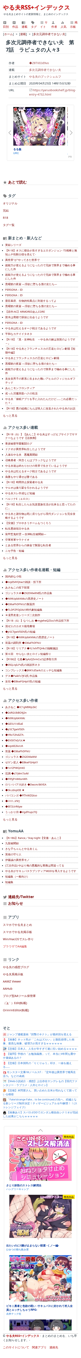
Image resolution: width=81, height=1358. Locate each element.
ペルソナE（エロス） (18, 499)
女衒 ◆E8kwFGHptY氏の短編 (22, 681)
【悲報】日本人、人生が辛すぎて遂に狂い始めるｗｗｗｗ (41, 1048)
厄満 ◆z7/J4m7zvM (16, 773)
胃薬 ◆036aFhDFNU (17, 751)
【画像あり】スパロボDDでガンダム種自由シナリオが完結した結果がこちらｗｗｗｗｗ (40, 1114)
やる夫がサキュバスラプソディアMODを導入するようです (40, 871)
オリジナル (10, 203)
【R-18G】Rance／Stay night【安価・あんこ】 (33, 838)
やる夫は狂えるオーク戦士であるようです (30, 328)
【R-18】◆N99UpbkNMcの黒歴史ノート (30, 637)
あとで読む (17, 182)
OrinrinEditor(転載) (16, 1010)
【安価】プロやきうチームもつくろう (28, 523)
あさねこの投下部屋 (17, 587)
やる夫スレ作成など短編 (20, 493)
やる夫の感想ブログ (16, 967)
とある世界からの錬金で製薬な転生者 (28, 545)
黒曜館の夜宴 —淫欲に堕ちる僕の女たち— (31, 284)
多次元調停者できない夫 (45, 70)
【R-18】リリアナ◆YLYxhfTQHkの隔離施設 (31, 648)
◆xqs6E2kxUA (14, 746)
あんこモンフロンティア (20, 388)
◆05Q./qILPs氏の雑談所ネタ (22, 665)
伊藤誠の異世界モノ (17, 860)
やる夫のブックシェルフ (45, 76)
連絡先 (53, 1347)
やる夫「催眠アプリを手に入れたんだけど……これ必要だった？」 (41, 401)
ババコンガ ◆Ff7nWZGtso (21, 795)
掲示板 (73, 24)
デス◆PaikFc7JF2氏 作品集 (21, 676)
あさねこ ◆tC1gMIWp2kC (21, 707)
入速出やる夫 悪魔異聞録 (21, 454)
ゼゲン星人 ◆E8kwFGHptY (21, 762)
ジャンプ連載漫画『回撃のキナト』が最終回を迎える (39, 1034)
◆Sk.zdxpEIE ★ (15, 790)
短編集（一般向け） (17, 876)
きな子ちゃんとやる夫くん (21, 849)
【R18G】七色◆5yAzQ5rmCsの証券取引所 (31, 659)
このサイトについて (16, 1347)
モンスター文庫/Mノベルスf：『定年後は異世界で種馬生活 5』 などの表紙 (39, 1074)
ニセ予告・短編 (14, 551)
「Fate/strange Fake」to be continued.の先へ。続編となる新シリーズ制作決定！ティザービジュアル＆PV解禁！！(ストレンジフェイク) (40, 1103)
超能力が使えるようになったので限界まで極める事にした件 (40, 371)
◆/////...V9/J (12, 801)
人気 (63, 27)
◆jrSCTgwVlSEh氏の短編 (20, 632)
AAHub (7, 989)
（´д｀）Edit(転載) (15, 1003)
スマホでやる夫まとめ (17, 925)
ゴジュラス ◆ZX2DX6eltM (21, 757)
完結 (6, 210)
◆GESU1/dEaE (14, 724)
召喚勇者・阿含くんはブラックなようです (30, 460)
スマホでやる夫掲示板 (17, 932)
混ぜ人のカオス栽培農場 (20, 626)
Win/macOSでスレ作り (18, 939)
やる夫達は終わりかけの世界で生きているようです (36, 466)
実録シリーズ (13, 245)
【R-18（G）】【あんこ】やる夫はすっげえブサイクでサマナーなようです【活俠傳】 (41, 436)
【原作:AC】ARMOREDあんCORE (25, 311)
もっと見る (10, 415)
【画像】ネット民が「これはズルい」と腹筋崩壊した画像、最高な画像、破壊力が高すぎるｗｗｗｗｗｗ (38, 1041)
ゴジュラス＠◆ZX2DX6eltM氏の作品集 (28, 593)
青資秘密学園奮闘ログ (18, 443)
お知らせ (15, 903)
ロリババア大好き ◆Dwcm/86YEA (25, 784)
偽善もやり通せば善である (21, 477)
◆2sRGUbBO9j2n (16, 712)
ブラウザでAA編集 (15, 946)
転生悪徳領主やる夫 (17, 528)
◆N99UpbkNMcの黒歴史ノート (24, 598)
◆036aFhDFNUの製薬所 (20, 604)
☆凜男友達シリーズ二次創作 (22, 615)
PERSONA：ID (14, 289)
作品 (15, 27)
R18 (5, 218)
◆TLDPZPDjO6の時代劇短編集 (23, 610)
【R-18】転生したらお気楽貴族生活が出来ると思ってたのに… (40, 506)
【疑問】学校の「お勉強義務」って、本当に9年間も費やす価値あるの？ (39, 1056)
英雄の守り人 (13, 854)
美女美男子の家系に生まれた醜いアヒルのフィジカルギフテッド (40, 380)
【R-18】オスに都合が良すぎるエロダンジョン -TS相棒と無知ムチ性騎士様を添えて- (41, 252)
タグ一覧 (9, 225)
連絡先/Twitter (20, 896)
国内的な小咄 (13, 576)
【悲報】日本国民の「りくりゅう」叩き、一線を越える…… (37, 1065)
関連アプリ (39, 1347)
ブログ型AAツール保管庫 (19, 996)
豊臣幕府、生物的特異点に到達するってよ (30, 301)
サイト (44, 24)
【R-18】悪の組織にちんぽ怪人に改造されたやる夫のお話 (40, 408)
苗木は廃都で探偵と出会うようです (26, 317)
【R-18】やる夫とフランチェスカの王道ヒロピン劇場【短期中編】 (40, 350)
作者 (54, 27)
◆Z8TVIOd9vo (39, 63)
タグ (34, 27)
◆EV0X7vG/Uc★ (15, 740)
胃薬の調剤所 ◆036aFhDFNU (23, 643)
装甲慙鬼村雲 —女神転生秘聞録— (25, 534)
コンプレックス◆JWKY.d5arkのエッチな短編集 (33, 670)
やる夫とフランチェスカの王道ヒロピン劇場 (32, 358)
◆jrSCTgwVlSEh (15, 729)
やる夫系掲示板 (13, 974)
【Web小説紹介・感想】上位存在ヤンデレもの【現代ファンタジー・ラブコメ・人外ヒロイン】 (40, 1083)
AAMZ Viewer (12, 981)
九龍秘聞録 (12, 843)
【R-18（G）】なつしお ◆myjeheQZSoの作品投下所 (37, 620)
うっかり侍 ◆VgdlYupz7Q (21, 812)
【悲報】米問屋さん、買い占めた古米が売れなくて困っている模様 (40, 1092)
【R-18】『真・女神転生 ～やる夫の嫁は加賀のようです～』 (40, 341)
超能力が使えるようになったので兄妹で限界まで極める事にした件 (40, 267)
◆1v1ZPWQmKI (15, 768)
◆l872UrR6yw (13, 806)
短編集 (9, 882)
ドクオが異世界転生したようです (25, 449)
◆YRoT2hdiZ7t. (14, 735)
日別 (6, 27)
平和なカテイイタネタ (18, 334)
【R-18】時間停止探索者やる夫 (24, 482)
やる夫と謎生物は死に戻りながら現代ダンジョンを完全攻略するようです (40, 515)
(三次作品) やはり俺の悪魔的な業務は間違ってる (34, 865)
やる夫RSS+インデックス (36, 7)
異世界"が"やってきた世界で (22, 260)
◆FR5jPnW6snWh (16, 779)
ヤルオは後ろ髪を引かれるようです (26, 488)
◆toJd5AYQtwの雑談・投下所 (23, 582)
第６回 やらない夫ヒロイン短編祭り (28, 654)
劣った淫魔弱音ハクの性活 (21, 393)
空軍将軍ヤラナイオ (17, 539)
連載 (24, 27)
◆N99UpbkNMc (15, 718)
